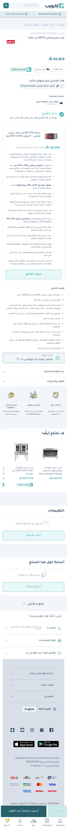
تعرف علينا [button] (47, 685)
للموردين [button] (49, 696)
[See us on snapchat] (15, 730)
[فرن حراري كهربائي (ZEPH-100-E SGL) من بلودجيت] (21, 464)
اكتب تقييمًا (33, 535)
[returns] (11, 394)
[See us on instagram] (35, 730)
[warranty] (55, 394)
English (29, 709)
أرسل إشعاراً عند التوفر (23, 811)
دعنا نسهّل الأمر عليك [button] (42, 673)
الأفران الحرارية (31, 25)
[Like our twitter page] (44, 730)
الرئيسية (60, 825)
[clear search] (10, 6)
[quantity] (57, 811)
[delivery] (33, 394)
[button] (33, 371)
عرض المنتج (33, 274)
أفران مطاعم (47, 25)
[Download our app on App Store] (24, 745)
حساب (20, 825)
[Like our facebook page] (54, 730)
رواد (33, 825)
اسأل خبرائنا (33, 586)
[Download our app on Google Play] (48, 745)
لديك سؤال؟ (47, 355)
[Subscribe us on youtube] (25, 730)
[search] (6, 5)
